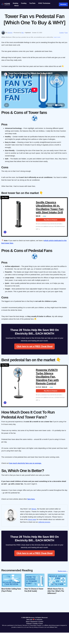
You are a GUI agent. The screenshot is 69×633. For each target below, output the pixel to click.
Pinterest (28, 623)
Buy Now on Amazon (50, 220)
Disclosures (34, 621)
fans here (31, 499)
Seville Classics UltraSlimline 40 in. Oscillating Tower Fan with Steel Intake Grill (49, 207)
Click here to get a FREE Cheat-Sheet (35, 346)
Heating (15, 3)
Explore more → (63, 571)
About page (32, 519)
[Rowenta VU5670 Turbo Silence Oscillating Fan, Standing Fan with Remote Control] (18, 383)
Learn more (57, 37)
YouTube (32, 3)
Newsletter (63, 4)
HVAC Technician (44, 3)
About (16, 5)
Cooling (23, 3)
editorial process (44, 522)
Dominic (10, 32)
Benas (34, 509)
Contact (41, 621)
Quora (41, 623)
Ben (23, 32)
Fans (66, 32)
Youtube (35, 623)
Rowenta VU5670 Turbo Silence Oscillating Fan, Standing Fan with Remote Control (47, 376)
